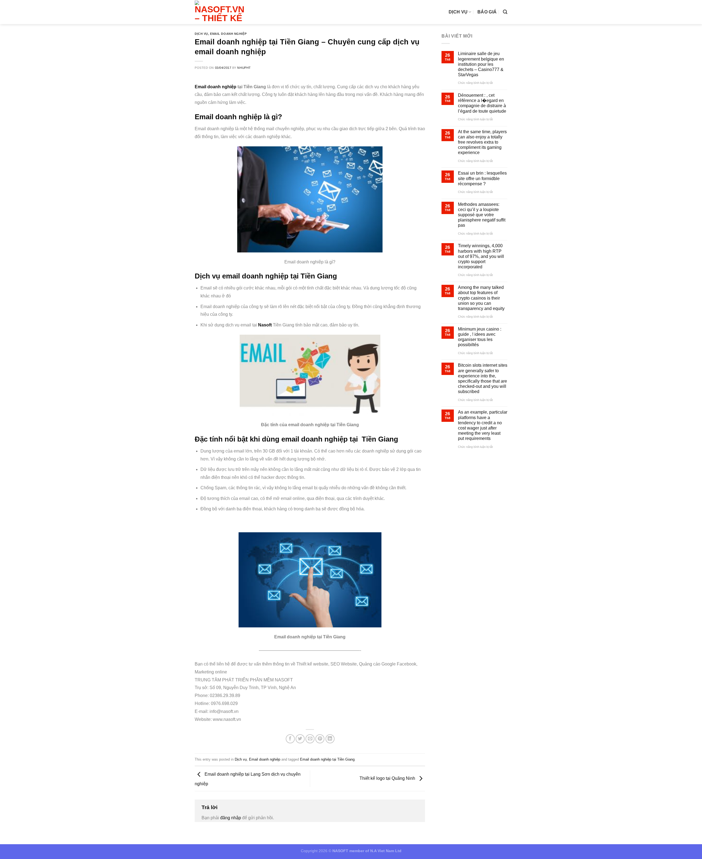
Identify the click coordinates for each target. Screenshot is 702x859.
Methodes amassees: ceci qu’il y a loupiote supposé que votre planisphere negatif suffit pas (481, 215)
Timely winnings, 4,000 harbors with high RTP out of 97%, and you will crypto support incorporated (481, 256)
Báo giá (487, 12)
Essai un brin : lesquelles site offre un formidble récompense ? (482, 178)
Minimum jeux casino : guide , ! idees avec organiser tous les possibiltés (479, 337)
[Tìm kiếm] (505, 12)
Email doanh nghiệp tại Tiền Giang (327, 759)
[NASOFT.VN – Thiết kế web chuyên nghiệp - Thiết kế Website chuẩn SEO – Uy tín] (221, 12)
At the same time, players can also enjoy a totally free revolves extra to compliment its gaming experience (482, 142)
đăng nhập (230, 817)
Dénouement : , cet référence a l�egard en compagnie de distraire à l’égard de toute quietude (482, 103)
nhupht (244, 67)
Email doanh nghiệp (228, 33)
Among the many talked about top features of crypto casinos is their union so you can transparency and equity (481, 298)
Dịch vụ (458, 12)
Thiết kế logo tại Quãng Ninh (388, 778)
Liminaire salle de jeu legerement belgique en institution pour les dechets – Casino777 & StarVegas (481, 64)
